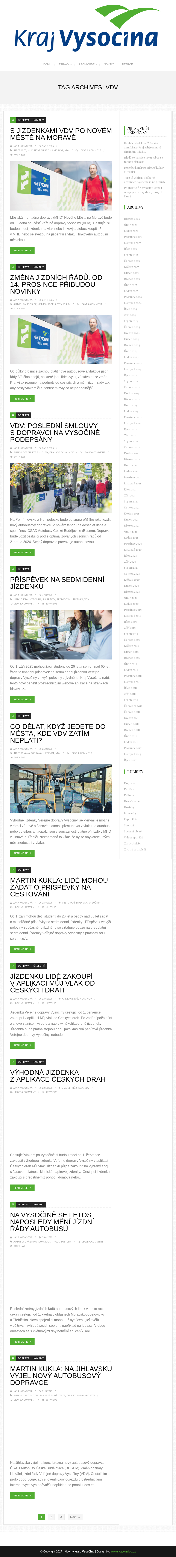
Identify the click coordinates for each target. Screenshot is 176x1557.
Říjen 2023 (130, 375)
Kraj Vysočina (47, 304)
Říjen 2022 (130, 429)
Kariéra (129, 789)
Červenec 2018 (133, 706)
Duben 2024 (131, 339)
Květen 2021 (131, 513)
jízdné (18, 599)
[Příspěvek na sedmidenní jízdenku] (61, 634)
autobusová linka (25, 1241)
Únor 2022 (130, 465)
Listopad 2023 (132, 369)
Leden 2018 (131, 742)
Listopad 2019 (132, 615)
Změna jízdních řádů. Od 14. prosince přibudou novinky (56, 284)
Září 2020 (130, 561)
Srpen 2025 (131, 254)
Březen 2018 (132, 730)
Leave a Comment (90, 150)
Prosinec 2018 (133, 676)
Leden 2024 (131, 357)
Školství (39, 966)
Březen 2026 (132, 218)
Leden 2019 (131, 670)
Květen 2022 (131, 453)
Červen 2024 (132, 327)
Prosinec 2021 (132, 477)
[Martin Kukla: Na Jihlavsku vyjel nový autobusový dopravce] (61, 1431)
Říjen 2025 (130, 248)
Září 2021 (129, 495)
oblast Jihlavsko (78, 1395)
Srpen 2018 (131, 700)
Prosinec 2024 (133, 297)
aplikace (67, 998)
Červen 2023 (132, 387)
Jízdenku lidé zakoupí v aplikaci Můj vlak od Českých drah (52, 983)
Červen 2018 (132, 712)
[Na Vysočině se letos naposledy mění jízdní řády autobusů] (61, 1277)
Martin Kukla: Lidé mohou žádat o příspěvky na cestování (59, 887)
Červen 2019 (132, 639)
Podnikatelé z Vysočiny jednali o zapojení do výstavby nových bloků (143, 192)
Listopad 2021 (132, 483)
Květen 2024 (132, 333)
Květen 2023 (131, 393)
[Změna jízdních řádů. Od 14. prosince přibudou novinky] (61, 339)
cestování (68, 902)
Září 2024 (130, 315)
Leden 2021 (131, 537)
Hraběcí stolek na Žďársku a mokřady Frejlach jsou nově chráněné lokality (142, 147)
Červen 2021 (132, 507)
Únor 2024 (130, 351)
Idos (48, 1241)
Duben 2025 (131, 273)
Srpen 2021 (131, 501)
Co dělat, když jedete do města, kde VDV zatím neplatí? (58, 733)
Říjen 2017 (130, 760)
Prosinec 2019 (133, 609)
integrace (20, 150)
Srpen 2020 (131, 567)
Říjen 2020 (130, 555)
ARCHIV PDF (86, 64)
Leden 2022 (131, 471)
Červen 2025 (132, 261)
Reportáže (130, 819)
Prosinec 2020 (133, 543)
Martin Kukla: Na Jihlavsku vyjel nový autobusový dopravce (61, 1375)
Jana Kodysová (22, 146)
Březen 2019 (132, 657)
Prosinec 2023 (133, 363)
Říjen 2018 (130, 688)
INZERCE (127, 64)
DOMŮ (47, 64)
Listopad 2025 (132, 242)
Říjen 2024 (130, 309)
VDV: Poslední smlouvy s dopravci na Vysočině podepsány (55, 432)
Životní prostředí (135, 849)
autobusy (20, 304)
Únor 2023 (130, 405)
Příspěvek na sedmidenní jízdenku (57, 583)
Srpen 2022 (131, 441)
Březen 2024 (132, 345)
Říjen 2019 (130, 621)
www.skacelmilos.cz (123, 1551)
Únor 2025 (130, 285)
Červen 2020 (132, 573)
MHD (30, 150)
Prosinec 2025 (133, 236)
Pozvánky (130, 813)
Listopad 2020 (133, 549)
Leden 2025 (131, 291)
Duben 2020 (131, 585)
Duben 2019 (131, 651)
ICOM (41, 1241)
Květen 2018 (131, 718)
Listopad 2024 (132, 303)
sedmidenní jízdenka (70, 599)
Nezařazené (132, 801)
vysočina (94, 902)
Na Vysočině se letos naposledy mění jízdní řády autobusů (52, 1222)
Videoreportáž (133, 837)
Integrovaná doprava (28, 753)
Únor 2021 (130, 531)
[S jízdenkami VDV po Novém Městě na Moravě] (61, 186)
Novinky (38, 120)
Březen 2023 (132, 399)
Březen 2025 (132, 279)
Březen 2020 (132, 591)
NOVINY (109, 64)
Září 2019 (130, 627)
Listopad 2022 (132, 423)
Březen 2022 (132, 459)
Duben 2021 (131, 519)
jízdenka (48, 753)
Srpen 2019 (131, 633)
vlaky (66, 304)
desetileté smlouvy (35, 452)
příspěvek (49, 599)
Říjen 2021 (130, 489)
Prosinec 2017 (132, 748)
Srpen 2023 (131, 381)
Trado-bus (58, 1241)
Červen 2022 (132, 447)
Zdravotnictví (132, 843)
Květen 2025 (131, 267)
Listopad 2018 (132, 682)
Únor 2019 (130, 664)
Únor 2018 (130, 736)
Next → (75, 1517)
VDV (67, 150)
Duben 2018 (131, 724)
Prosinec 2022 (133, 417)
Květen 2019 (131, 645)
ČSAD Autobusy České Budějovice (44, 1395)
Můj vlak (80, 998)
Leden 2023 (131, 411)
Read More (21, 250)
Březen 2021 (132, 525)
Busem (18, 452)
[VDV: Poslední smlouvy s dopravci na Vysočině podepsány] (61, 488)
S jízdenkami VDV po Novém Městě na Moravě (61, 134)
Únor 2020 (131, 597)
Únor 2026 (130, 224)
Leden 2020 (131, 603)
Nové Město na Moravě (48, 150)
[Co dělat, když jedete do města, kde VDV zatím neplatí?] (61, 788)
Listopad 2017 (132, 754)
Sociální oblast (133, 831)
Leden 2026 (131, 230)
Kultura (129, 795)
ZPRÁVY (64, 64)
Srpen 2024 (131, 321)
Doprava (23, 120)
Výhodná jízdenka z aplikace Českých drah (58, 1076)
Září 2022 (130, 435)
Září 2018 (130, 694)
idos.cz (31, 304)
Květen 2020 (132, 579)
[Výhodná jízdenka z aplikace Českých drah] (61, 1123)
